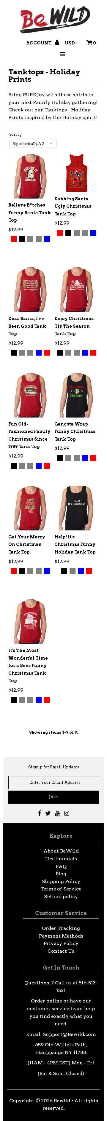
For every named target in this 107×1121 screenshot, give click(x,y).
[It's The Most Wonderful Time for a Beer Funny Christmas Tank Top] (30, 621)
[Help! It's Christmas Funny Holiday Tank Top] (76, 508)
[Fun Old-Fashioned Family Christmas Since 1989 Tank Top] (30, 395)
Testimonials (61, 858)
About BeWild (61, 851)
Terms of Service (60, 889)
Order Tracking (61, 928)
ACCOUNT (39, 43)
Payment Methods (61, 936)
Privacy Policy (61, 943)
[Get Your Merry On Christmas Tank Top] (30, 508)
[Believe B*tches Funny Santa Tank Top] (30, 176)
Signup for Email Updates (53, 767)
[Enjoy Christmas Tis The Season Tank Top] (76, 289)
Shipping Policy (61, 881)
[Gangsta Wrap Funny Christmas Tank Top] (76, 395)
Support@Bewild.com (69, 1034)
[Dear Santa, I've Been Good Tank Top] (30, 289)
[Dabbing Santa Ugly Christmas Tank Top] (76, 173)
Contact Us (61, 951)
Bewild (62, 1101)
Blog (61, 874)
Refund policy (61, 896)
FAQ (61, 866)
